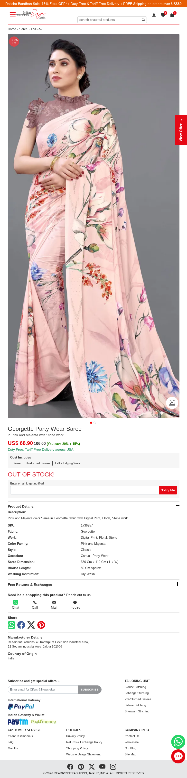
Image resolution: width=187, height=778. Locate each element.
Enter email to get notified (27, 483)
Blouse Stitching (135, 687)
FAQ (10, 742)
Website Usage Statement (83, 754)
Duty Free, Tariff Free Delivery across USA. (41, 449)
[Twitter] (31, 625)
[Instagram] (113, 766)
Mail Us (13, 748)
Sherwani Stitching (137, 711)
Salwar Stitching (135, 705)
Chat (15, 607)
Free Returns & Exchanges (30, 585)
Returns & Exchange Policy (84, 742)
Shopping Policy (77, 748)
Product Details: (21, 506)
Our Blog (130, 748)
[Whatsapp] (11, 625)
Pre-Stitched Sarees (138, 699)
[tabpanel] (93, 226)
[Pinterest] (41, 625)
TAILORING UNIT (137, 681)
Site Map (130, 754)
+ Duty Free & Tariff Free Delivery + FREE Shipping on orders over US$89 (125, 4)
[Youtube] (102, 766)
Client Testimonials (20, 736)
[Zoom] (93, 226)
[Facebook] (21, 625)
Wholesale (132, 742)
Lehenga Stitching (137, 693)
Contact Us (132, 736)
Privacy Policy (75, 736)
